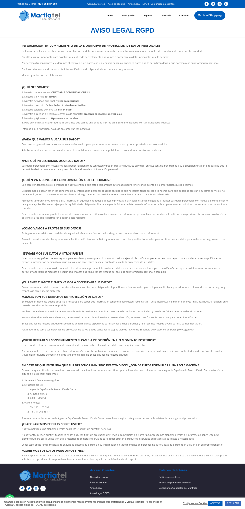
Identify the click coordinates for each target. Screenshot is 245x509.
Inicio (110, 15)
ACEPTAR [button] (215, 503)
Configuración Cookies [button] (195, 503)
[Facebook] (206, 4)
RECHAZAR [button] (233, 503)
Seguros (148, 15)
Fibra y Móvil (128, 15)
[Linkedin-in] (43, 488)
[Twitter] (213, 4)
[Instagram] (220, 4)
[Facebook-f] (22, 488)
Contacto (183, 15)
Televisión (165, 15)
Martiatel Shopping (210, 15)
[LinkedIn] (226, 4)
